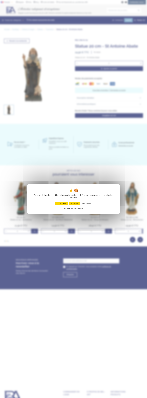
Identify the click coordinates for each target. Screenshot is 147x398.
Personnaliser (87, 203)
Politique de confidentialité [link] (73, 208)
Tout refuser (74, 203)
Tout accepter (61, 203)
